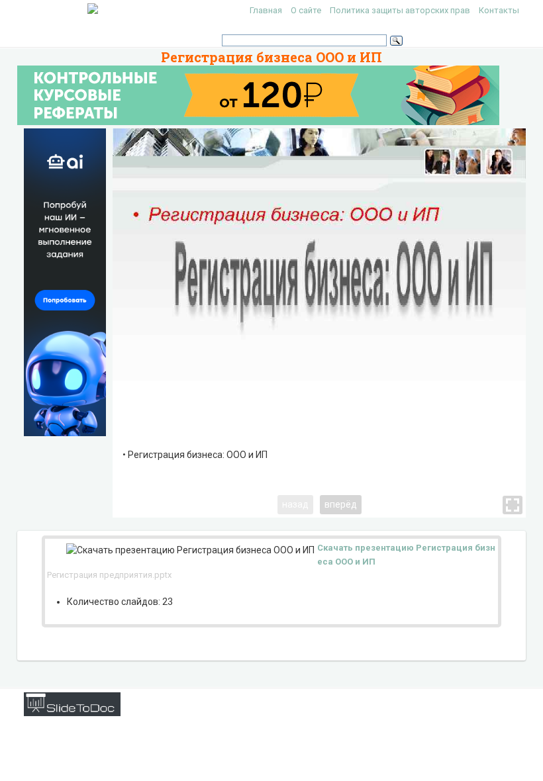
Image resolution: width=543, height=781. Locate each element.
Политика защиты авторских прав (400, 10)
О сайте (306, 10)
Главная (266, 10)
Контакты (499, 10)
